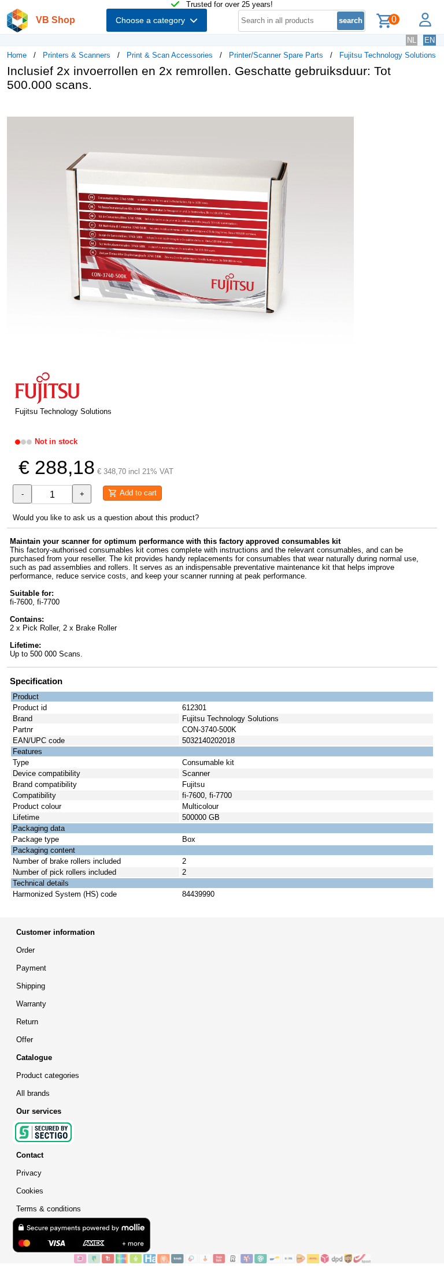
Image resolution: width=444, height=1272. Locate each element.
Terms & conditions (48, 1208)
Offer (24, 1039)
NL (411, 40)
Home (17, 55)
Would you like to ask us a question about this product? (106, 517)
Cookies (29, 1191)
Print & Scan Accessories (170, 55)
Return (27, 1021)
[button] (343, 112)
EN (429, 40)
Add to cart (137, 492)
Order (25, 950)
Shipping (30, 986)
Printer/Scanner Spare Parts (276, 55)
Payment (31, 968)
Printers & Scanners (76, 55)
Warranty (31, 1003)
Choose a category (153, 20)
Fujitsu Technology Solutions (387, 55)
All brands (33, 1093)
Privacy (29, 1173)
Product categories (47, 1075)
